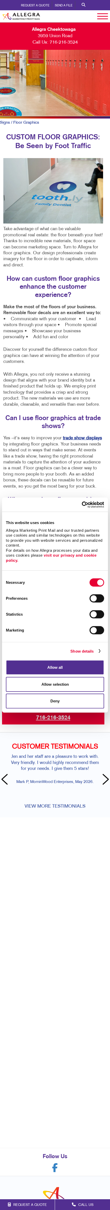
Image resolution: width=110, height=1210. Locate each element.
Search (83, 5)
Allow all (55, 667)
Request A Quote (35, 5)
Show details (82, 651)
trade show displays (82, 438)
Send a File (63, 5)
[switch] (97, 598)
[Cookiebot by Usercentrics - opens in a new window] (81, 504)
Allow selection (55, 684)
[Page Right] (105, 779)
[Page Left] (5, 779)
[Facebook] (55, 1168)
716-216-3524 (64, 42)
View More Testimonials (55, 806)
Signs (5, 123)
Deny (55, 701)
